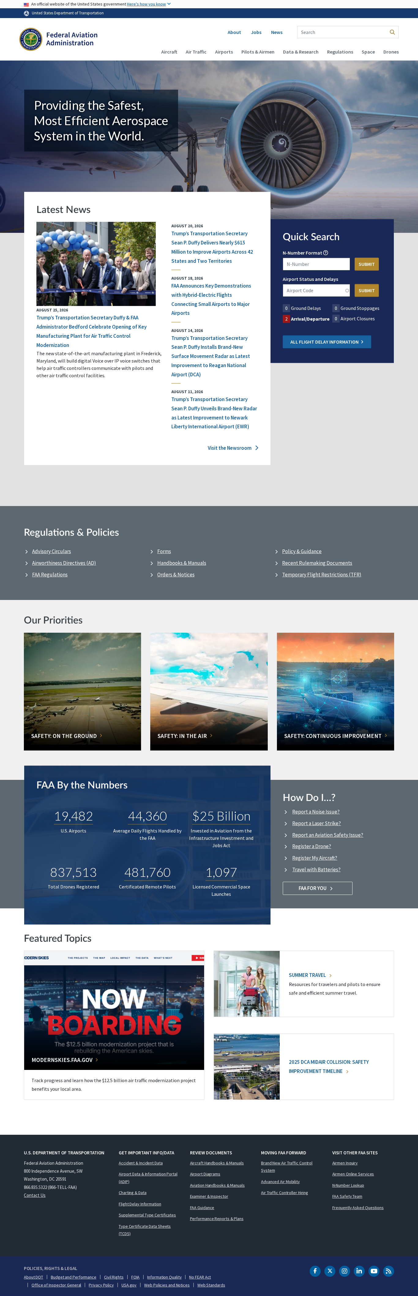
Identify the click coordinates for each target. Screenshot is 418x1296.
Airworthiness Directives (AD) (64, 563)
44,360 (147, 815)
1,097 (221, 871)
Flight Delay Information (140, 1204)
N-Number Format (302, 253)
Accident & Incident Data (141, 1163)
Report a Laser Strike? (316, 823)
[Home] (58, 40)
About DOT (33, 1277)
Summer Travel (308, 975)
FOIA (135, 1277)
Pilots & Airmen (257, 52)
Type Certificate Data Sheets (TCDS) (145, 1230)
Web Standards (211, 1285)
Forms (164, 551)
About (234, 32)
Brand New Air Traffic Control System (286, 1166)
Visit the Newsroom (230, 448)
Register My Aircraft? (314, 858)
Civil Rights (114, 1277)
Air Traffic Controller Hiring (284, 1192)
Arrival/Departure (310, 319)
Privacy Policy (101, 1285)
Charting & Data (133, 1192)
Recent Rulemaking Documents (317, 563)
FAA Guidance (202, 1207)
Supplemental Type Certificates (147, 1215)
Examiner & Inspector (209, 1196)
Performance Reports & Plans (217, 1218)
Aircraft (169, 52)
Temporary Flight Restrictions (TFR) (321, 574)
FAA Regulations (50, 574)
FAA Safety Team (347, 1196)
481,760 (147, 871)
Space (368, 52)
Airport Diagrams (205, 1174)
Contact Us (35, 1195)
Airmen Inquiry (345, 1163)
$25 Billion (221, 815)
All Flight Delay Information (324, 342)
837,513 (73, 871)
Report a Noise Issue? (316, 811)
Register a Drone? (311, 846)
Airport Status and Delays (310, 279)
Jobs (256, 32)
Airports (224, 52)
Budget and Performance (73, 1277)
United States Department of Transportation (68, 12)
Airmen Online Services (353, 1174)
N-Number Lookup (348, 1185)
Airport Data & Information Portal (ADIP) (148, 1177)
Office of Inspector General (56, 1285)
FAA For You (313, 888)
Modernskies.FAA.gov (62, 1059)
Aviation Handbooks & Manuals (217, 1185)
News (276, 32)
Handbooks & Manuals (181, 563)
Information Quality (164, 1277)
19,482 (73, 815)
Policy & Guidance (302, 551)
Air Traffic (196, 52)
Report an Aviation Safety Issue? (327, 835)
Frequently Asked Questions (358, 1207)
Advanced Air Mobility (280, 1181)
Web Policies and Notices (167, 1285)
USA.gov (128, 1285)
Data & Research (301, 52)
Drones (391, 52)
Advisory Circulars (51, 551)
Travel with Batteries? (316, 869)
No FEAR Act (200, 1277)
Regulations (340, 52)
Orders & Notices (176, 574)
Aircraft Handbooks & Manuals (217, 1163)
